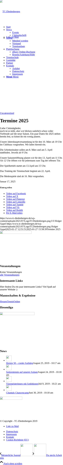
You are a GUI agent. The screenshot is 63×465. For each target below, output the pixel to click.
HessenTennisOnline (10, 301)
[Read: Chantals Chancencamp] (9, 390)
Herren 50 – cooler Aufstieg (19, 363)
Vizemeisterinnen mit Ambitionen (22, 383)
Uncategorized (7, 113)
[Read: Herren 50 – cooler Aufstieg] (9, 360)
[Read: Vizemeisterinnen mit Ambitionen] (9, 381)
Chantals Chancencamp (17, 392)
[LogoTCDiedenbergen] (10, 11)
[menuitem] (34, 27)
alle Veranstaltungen (9, 275)
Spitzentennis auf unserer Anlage (22, 372)
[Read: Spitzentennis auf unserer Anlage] (9, 369)
